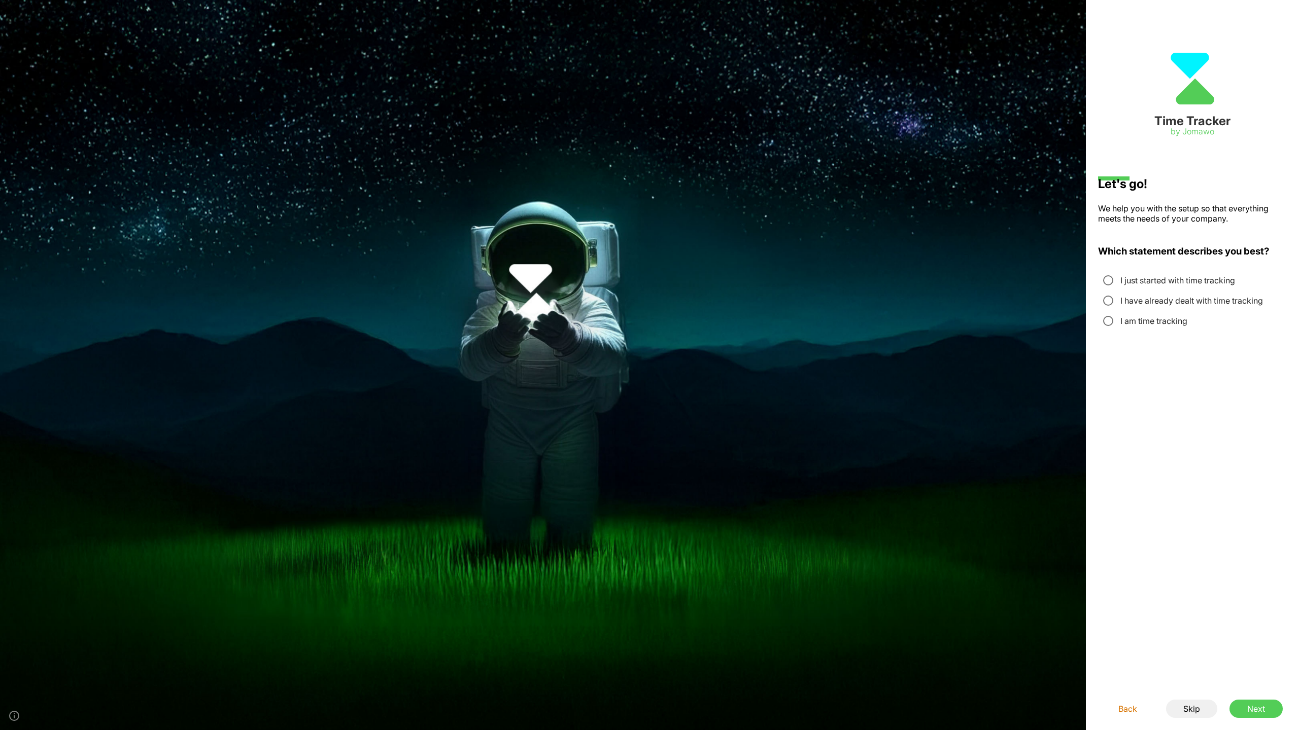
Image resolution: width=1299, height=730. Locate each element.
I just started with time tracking (1177, 280)
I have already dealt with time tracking (1191, 301)
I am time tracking (1153, 321)
